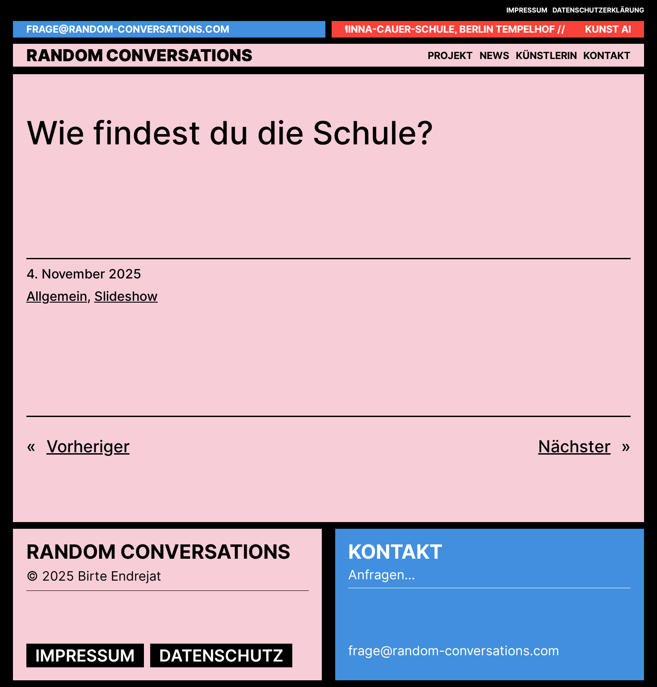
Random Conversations (139, 55)
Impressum (85, 655)
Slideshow (126, 296)
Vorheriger (88, 446)
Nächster (574, 446)
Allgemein (56, 296)
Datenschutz (221, 655)
